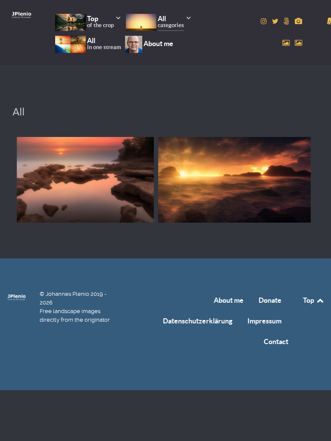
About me (229, 300)
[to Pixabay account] (298, 21)
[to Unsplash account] (298, 42)
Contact (276, 341)
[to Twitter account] (276, 21)
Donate (270, 300)
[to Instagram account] (264, 21)
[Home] (21, 15)
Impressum (264, 321)
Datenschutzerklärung (197, 321)
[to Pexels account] (287, 42)
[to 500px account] (287, 21)
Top (309, 300)
